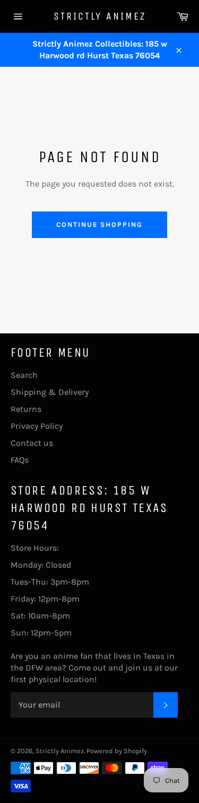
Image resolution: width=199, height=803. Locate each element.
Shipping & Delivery (50, 392)
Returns (26, 409)
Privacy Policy (37, 426)
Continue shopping (99, 224)
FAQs (20, 460)
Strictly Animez (100, 16)
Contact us (32, 443)
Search (24, 375)
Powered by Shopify (116, 751)
